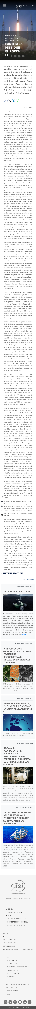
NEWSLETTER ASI (13, 973)
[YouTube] (2, 501)
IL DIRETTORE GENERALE (15, 912)
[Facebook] (5, 1002)
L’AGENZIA (9, 909)
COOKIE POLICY (12, 964)
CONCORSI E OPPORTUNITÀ (16, 919)
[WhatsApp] (2, 510)
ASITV (5, 936)
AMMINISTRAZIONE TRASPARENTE (18, 984)
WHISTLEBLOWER (12, 988)
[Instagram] (2, 497)
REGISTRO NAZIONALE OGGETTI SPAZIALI (18, 949)
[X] (2, 492)
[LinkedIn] (2, 506)
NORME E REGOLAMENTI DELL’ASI (18, 922)
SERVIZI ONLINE (9, 946)
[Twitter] (10, 1002)
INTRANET (10, 977)
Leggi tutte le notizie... (28, 579)
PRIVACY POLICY (13, 960)
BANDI (8, 915)
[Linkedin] (25, 1002)
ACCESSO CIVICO (12, 991)
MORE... (24, 634)
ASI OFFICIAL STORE (10, 940)
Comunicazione (12, 38)
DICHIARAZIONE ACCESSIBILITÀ (18, 967)
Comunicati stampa (13, 41)
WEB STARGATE (12, 970)
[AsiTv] (2, 515)
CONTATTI (10, 957)
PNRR (8, 994)
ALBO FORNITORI (9, 943)
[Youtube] (20, 1002)
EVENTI (5, 933)
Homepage (9, 35)
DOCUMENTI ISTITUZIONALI (16, 925)
